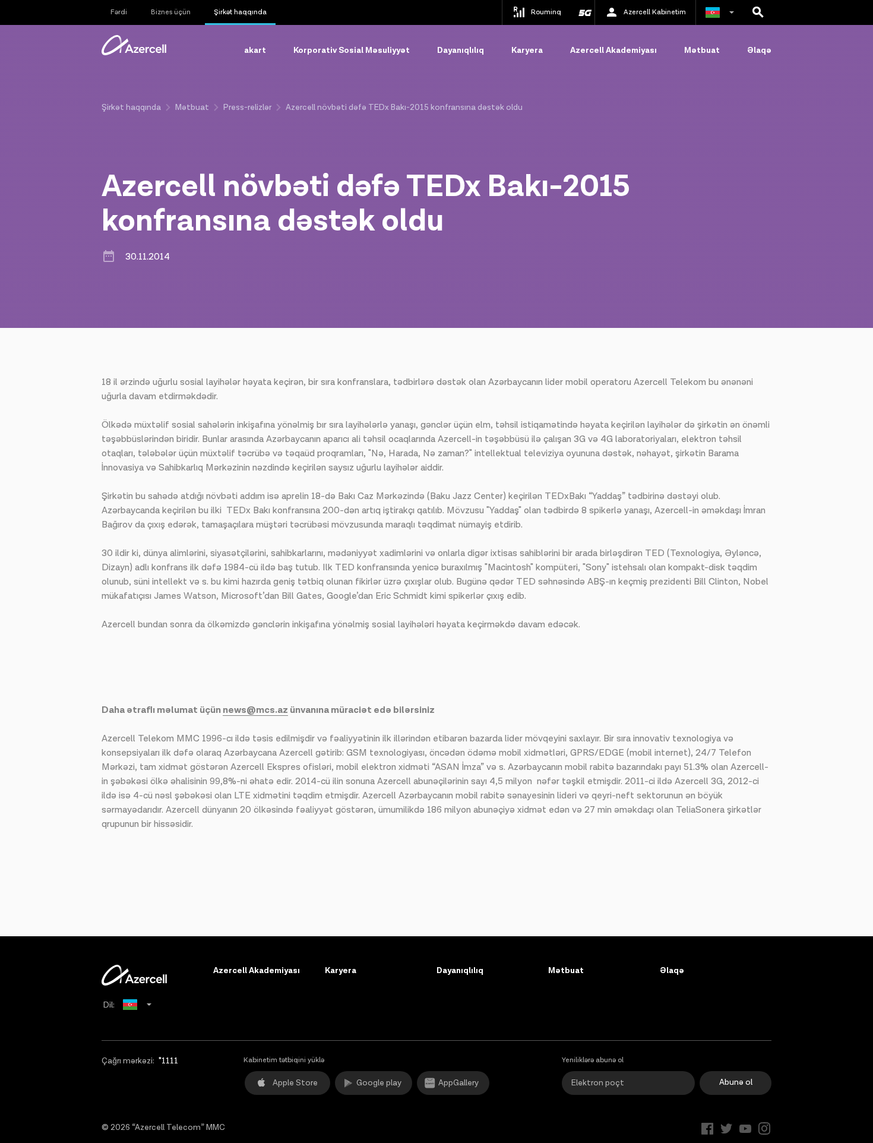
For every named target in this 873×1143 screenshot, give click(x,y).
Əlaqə (759, 50)
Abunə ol (735, 1082)
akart (255, 50)
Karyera (527, 50)
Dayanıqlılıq (460, 50)
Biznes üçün (171, 12)
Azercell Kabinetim (655, 12)
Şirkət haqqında (240, 12)
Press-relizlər (247, 107)
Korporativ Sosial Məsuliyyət (351, 50)
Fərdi (118, 12)
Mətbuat (702, 50)
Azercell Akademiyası (613, 50)
